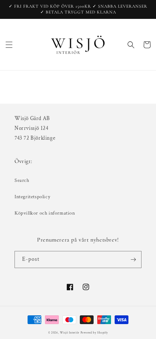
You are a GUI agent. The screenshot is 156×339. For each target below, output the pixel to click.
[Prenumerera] (133, 259)
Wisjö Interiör (69, 333)
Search (22, 180)
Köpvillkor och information (45, 213)
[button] (9, 45)
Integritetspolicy (32, 197)
